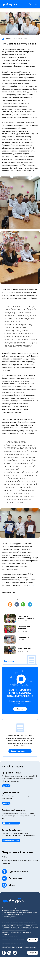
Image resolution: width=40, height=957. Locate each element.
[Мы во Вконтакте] (9, 953)
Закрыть (32, 953)
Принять (32, 940)
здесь (31, 585)
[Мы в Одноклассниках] (4, 953)
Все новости (9, 661)
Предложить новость (20, 751)
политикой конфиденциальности (14, 930)
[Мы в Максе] (15, 953)
